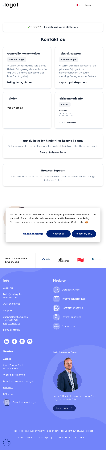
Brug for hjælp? (11, 323)
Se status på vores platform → (61, 27)
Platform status (11, 330)
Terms (20, 437)
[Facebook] (14, 342)
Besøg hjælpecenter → (53, 152)
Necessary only (84, 233)
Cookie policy (78, 222)
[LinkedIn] (6, 342)
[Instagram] (22, 342)
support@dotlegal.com (73, 82)
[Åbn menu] (100, 5)
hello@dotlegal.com (19, 82)
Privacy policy (45, 437)
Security (31, 437)
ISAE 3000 (8, 387)
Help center (79, 437)
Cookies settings (33, 233)
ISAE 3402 (8, 394)
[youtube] (29, 342)
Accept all (58, 233)
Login (88, 5)
